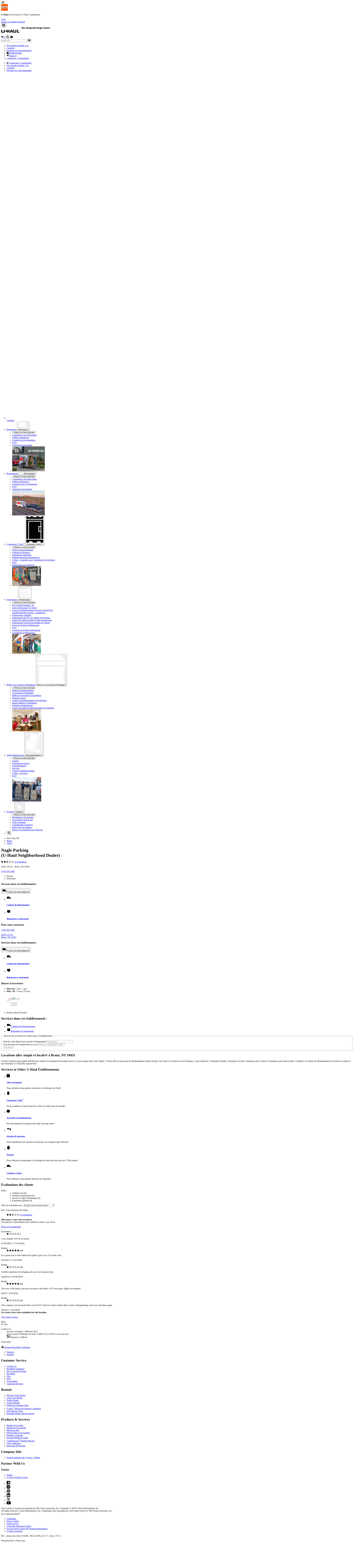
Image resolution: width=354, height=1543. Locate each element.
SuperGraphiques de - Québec (23, 1457)
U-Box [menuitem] (16, 544)
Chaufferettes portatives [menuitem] (22, 825)
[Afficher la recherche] (7, 37)
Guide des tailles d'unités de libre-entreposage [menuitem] (32, 620)
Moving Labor (13, 1430)
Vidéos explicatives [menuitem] (20, 437)
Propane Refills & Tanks (17, 1438)
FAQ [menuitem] (14, 442)
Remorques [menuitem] (12, 429)
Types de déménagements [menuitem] (23, 771)
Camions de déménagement (18, 892)
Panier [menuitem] (12, 56)
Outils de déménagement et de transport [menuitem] (29, 700)
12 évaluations (20, 862)
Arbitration (11, 1519)
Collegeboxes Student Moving (21, 1441)
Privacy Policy (13, 1521)
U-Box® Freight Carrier (17, 1477)
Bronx (9, 841)
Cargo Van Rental (14, 1398)
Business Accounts (15, 1425)
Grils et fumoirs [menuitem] (19, 822)
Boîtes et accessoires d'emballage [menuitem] (21, 685)
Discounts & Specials (16, 1446)
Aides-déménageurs (34, 755)
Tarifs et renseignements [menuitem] (22, 550)
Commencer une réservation (24, 479)
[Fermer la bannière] (3, 2)
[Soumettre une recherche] (29, 40)
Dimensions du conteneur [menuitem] (23, 565)
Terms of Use (12, 1523)
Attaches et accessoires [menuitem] (22, 445)
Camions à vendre (14, 1173)
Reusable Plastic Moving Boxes (20, 1413)
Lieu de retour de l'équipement (20, 1044)
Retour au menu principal (24, 432)
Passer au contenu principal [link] (13, 22)
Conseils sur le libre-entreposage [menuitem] (26, 630)
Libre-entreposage (14, 1082)
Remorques (23, 430)
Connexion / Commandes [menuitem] (18, 58)
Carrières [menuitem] (11, 48)
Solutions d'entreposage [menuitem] (22, 705)
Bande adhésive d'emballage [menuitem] (24, 703)
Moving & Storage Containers (24, 1408)
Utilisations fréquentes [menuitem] (22, 555)
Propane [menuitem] (10, 812)
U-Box (34, 544)
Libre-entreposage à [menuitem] (24, 608)
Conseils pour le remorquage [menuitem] (24, 484)
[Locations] (12, 37)
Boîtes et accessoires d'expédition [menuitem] (26, 695)
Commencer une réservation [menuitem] (24, 435)
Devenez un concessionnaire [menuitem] (19, 50)
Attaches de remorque (16, 1136)
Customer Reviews (15, 1384)
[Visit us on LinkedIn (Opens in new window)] (8, 1496)
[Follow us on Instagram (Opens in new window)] (8, 1488)
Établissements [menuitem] (15, 53)
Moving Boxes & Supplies (18, 1433)
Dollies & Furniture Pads (17, 1405)
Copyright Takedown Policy (19, 1526)
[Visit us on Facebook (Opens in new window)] (8, 1484)
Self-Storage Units (15, 1411)
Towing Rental (13, 1403)
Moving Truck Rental (16, 1395)
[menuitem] (37, 479)
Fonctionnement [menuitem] (19, 766)
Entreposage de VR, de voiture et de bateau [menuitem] (31, 618)
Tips (8, 1376)
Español (10, 1354)
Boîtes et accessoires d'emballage (51, 685)
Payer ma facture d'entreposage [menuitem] (25, 625)
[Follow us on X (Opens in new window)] (8, 1500)
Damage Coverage (15, 1435)
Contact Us (11, 1366)
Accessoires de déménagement (19, 1118)
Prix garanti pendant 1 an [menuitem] (17, 45)
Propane (19, 812)
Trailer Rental (13, 1400)
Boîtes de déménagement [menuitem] (23, 690)
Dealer (9, 1475)
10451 (9, 843)
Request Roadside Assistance (17, 1347)
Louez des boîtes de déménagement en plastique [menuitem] (33, 708)
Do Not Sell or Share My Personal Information (27, 1528)
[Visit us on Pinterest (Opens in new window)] (8, 1492)
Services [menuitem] (15, 768)
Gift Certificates (13, 1443)
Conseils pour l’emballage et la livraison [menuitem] (33, 560)
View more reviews (9, 1317)
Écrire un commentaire (11, 1227)
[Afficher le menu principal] (3, 25)
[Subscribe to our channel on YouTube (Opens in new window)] (9, 1503)
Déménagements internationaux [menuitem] (26, 557)
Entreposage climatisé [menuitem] (21, 615)
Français (10, 1352)
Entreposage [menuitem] (12, 599)
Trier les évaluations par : (12, 1205)
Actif (3, 19)
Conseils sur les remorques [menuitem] (23, 440)
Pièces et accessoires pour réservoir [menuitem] (27, 830)
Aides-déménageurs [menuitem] (15, 755)
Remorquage (12, 473)
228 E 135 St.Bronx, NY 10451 (8, 936)
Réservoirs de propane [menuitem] (22, 827)
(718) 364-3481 (8, 871)
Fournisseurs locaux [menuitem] (21, 763)
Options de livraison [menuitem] (21, 552)
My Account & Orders (16, 1371)
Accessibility (12, 1381)
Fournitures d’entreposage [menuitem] (23, 632)
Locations (14, 1531)
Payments (11, 1374)
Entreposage (24, 600)
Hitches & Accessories (16, 1428)
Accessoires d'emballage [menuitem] (22, 693)
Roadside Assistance (15, 1369)
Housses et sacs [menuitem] (19, 698)
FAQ (9, 1379)
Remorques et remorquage (18, 919)
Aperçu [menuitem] (15, 761)
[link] (32, 31)
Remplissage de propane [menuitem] (22, 817)
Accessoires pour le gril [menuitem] (22, 820)
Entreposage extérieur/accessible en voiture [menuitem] (31, 623)
